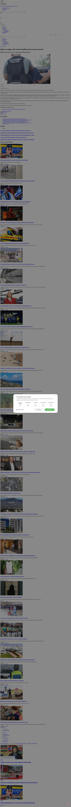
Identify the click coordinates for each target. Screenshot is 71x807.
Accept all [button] (49, 409)
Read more (36, 400)
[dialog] (35, 403)
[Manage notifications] (68, 804)
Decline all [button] (38, 409)
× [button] (55, 395)
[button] (20, 409)
